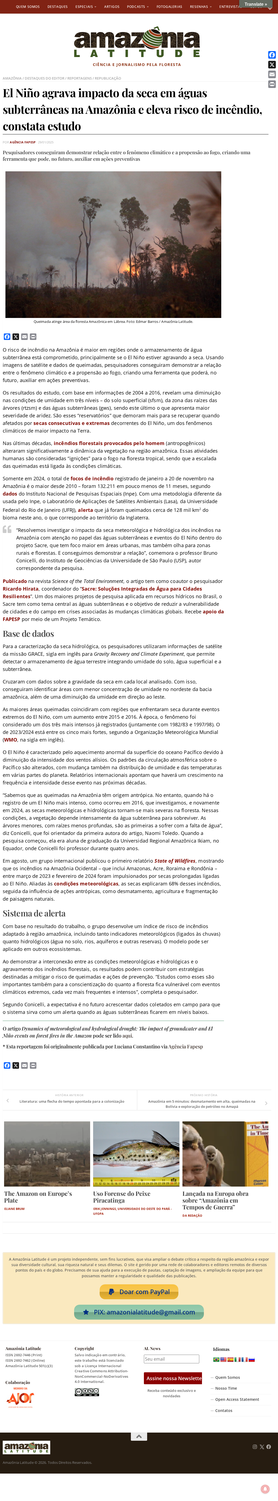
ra (178, 588)
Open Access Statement (237, 1399)
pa (172, 588)
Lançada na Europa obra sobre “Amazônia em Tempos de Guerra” (215, 1200)
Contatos (223, 1410)
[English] (223, 1360)
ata (34, 588)
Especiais (84, 6)
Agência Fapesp (22, 142)
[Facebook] (272, 55)
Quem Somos (28, 6)
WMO (10, 739)
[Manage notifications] (265, 1489)
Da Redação (192, 1215)
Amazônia (12, 78)
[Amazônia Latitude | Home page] (137, 42)
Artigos (111, 6)
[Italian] (237, 1360)
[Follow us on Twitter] (262, 1446)
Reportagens (79, 78)
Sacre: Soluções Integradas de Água (125, 588)
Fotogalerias (169, 6)
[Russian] (251, 1360)
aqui (127, 1035)
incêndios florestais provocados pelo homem (109, 443)
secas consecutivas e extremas (71, 423)
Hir (25, 588)
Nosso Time (226, 1388)
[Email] (272, 74)
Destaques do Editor (44, 78)
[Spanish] (230, 1360)
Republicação (108, 78)
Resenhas (199, 6)
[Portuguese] (216, 1360)
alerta (85, 510)
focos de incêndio (92, 478)
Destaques (58, 6)
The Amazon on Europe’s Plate (38, 1196)
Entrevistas (230, 6)
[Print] (272, 84)
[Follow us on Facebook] (268, 1446)
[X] (272, 65)
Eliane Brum (14, 1209)
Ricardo (12, 588)
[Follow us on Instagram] (254, 1446)
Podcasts (136, 6)
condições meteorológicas (86, 883)
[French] (244, 1360)
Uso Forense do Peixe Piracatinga (121, 1196)
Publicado (15, 581)
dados (10, 493)
